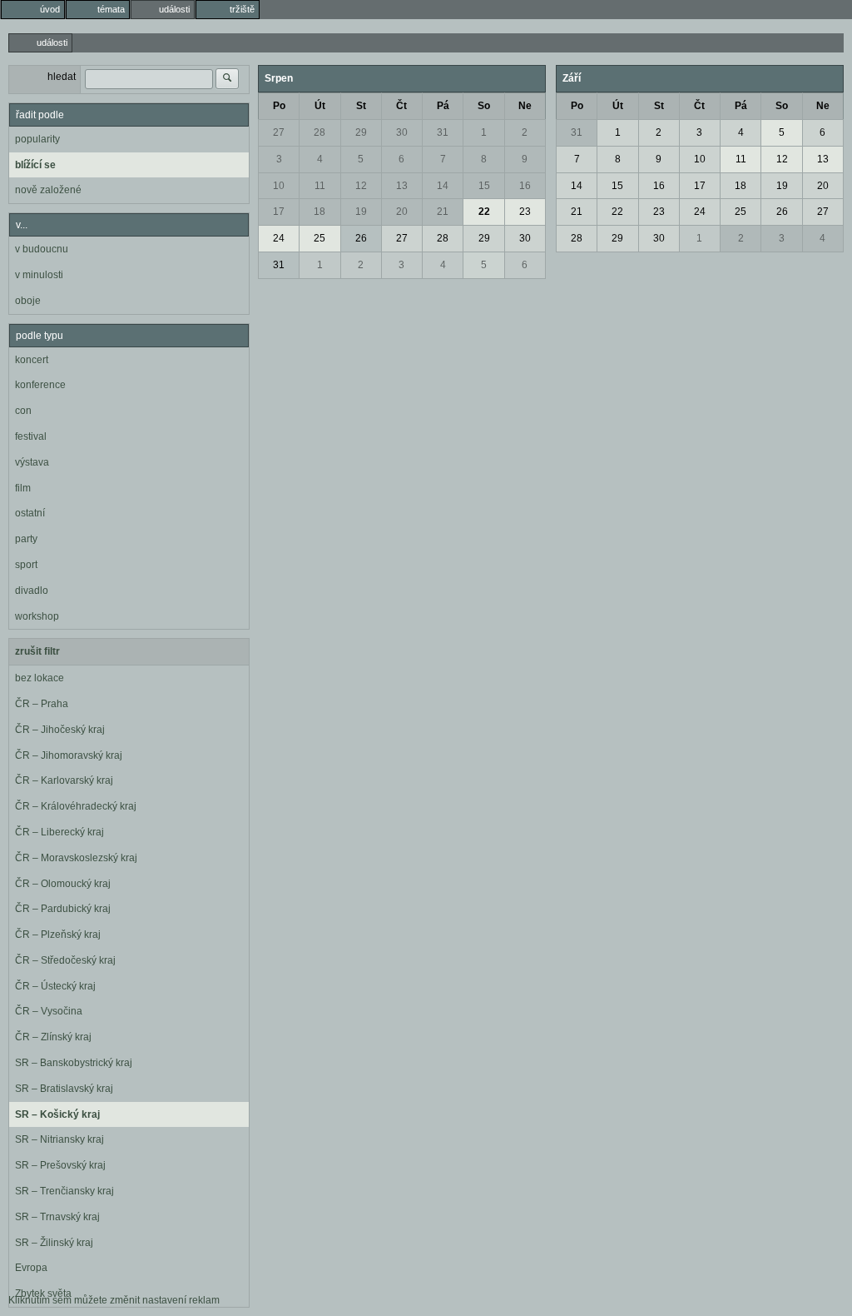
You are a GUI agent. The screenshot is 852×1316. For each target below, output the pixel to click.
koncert (31, 360)
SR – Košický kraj (57, 1114)
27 (279, 132)
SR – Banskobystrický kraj (73, 1063)
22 (484, 211)
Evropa (31, 1268)
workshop (37, 616)
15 (484, 186)
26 (361, 238)
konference (40, 385)
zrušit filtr (37, 651)
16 (525, 186)
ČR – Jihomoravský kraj (68, 755)
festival (31, 436)
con (23, 410)
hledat (61, 76)
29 (361, 132)
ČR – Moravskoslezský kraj (76, 858)
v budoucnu (41, 249)
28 (319, 132)
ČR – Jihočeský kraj (60, 729)
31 (442, 132)
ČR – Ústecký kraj (55, 986)
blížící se (35, 165)
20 (402, 211)
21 (442, 211)
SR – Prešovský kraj (60, 1165)
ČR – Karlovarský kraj (64, 780)
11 (320, 186)
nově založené (48, 190)
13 (402, 186)
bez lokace (39, 678)
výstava (32, 462)
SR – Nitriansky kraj (59, 1139)
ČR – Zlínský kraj (53, 1037)
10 (279, 186)
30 (402, 132)
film (23, 488)
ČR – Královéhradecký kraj (75, 806)
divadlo (31, 590)
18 (319, 211)
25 (319, 238)
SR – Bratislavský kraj (64, 1088)
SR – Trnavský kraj (57, 1217)
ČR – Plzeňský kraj (58, 934)
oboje (28, 301)
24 (279, 238)
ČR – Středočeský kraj (65, 960)
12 (361, 186)
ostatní (30, 513)
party (26, 539)
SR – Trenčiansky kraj (64, 1191)
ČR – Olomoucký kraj (63, 884)
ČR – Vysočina (48, 1011)
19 (361, 211)
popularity (37, 139)
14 (442, 186)
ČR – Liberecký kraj (59, 832)
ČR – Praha (41, 704)
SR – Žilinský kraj (54, 1243)
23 (525, 211)
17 (279, 211)
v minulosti (39, 275)
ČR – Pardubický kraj (63, 909)
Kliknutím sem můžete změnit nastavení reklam (114, 1300)
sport (26, 565)
